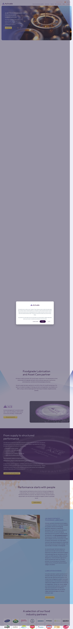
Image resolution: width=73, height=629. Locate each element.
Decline (49, 321)
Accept (43, 321)
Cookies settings (35, 321)
